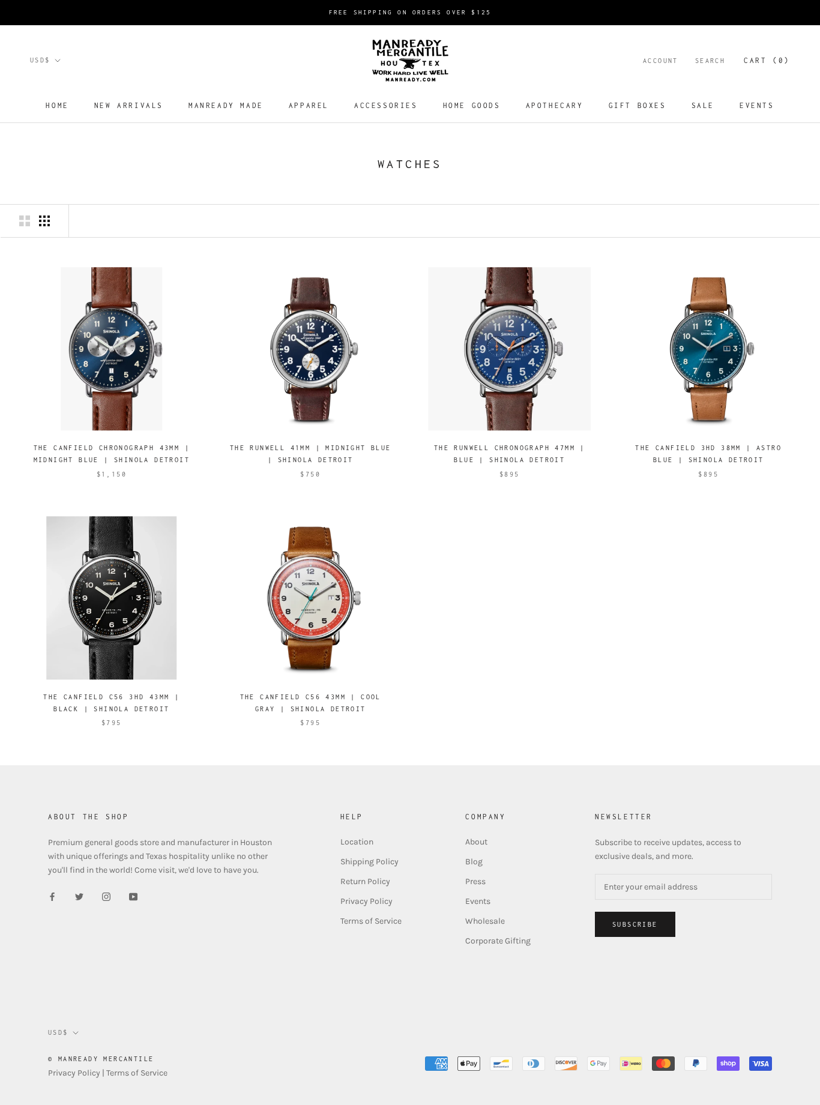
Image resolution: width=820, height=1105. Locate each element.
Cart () (767, 60)
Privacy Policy (366, 901)
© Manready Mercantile (101, 1058)
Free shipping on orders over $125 (410, 12)
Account (660, 60)
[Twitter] (79, 896)
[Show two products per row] (24, 220)
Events (757, 105)
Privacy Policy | (77, 1073)
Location (356, 842)
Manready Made (226, 105)
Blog (474, 862)
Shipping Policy (369, 862)
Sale (703, 105)
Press (475, 881)
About (476, 842)
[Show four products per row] (44, 220)
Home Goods (472, 105)
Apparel (309, 105)
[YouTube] (133, 896)
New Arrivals (128, 105)
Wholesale (485, 921)
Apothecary (554, 105)
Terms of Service (371, 921)
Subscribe (635, 924)
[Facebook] (52, 896)
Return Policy (365, 881)
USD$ (40, 60)
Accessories (386, 105)
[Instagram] (106, 896)
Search (710, 60)
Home (57, 105)
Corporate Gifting (498, 941)
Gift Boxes (637, 105)
